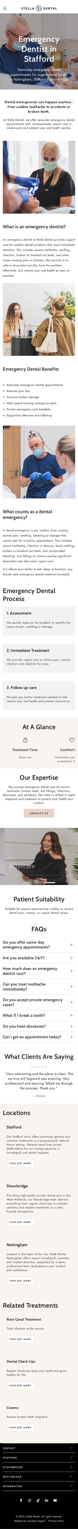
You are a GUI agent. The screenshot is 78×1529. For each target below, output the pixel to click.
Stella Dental (33, 1506)
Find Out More (20, 1153)
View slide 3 (50, 880)
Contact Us (39, 813)
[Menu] (5, 8)
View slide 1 (27, 880)
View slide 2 (39, 880)
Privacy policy (56, 1511)
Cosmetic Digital (36, 1511)
